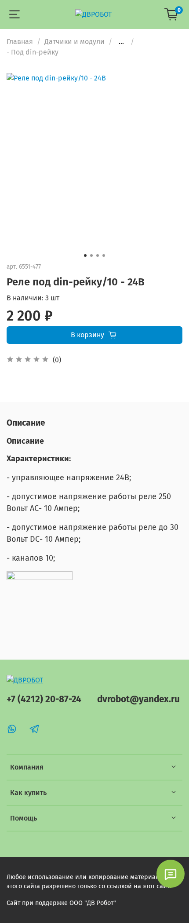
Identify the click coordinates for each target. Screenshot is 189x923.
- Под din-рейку (32, 52)
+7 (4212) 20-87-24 (44, 699)
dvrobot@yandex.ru (138, 699)
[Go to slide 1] (85, 255)
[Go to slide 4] (103, 255)
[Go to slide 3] (97, 255)
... (121, 42)
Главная (20, 41)
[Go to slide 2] (91, 255)
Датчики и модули (74, 41)
